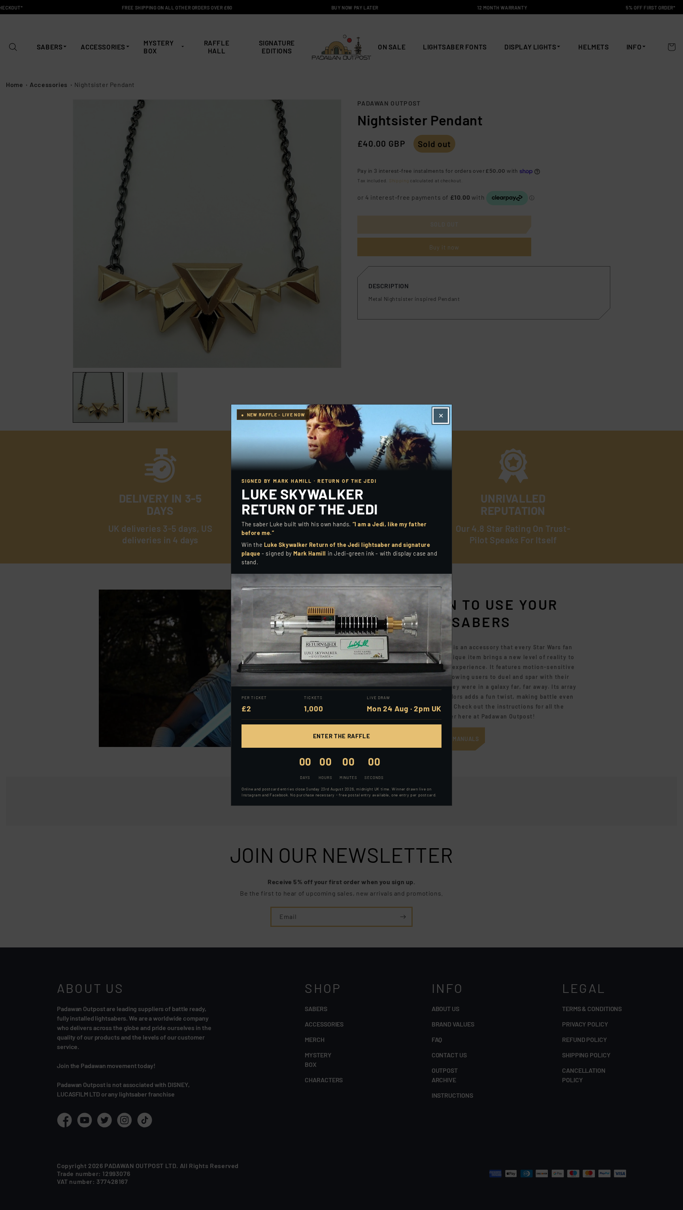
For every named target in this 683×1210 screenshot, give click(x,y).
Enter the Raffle (341, 735)
